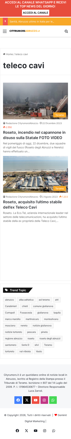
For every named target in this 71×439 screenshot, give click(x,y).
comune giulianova (43, 306)
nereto (24, 325)
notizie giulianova (42, 325)
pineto (44, 332)
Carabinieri (11, 306)
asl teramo (44, 299)
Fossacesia (26, 312)
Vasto (39, 351)
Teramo (48, 344)
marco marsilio (12, 319)
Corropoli (10, 312)
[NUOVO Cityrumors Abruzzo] (24, 31)
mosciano (10, 325)
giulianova (42, 312)
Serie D (25, 344)
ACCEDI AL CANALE (35, 12)
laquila (57, 312)
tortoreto (9, 351)
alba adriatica (26, 299)
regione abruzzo (13, 338)
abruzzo (9, 299)
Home (9, 54)
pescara (31, 332)
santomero (10, 344)
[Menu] (5, 32)
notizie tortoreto (13, 332)
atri (57, 299)
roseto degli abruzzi (50, 338)
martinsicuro (32, 319)
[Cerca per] (66, 32)
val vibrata (25, 351)
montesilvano (51, 319)
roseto (31, 338)
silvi (37, 344)
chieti (25, 306)
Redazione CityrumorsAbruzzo (22, 123)
